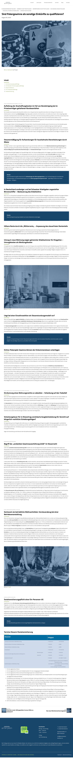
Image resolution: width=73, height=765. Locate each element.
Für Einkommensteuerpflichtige (12, 84)
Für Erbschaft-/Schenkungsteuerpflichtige (15, 86)
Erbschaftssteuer (24, 9)
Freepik (9, 309)
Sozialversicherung (11, 10)
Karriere (57, 2)
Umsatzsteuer (25, 10)
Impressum (59, 754)
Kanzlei (32, 2)
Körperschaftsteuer (41, 9)
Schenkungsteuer (58, 9)
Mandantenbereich (48, 2)
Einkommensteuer (9, 9)
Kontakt (68, 2)
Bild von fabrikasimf (8, 70)
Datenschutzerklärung (67, 754)
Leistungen (38, 2)
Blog (62, 2)
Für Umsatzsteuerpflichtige (11, 89)
